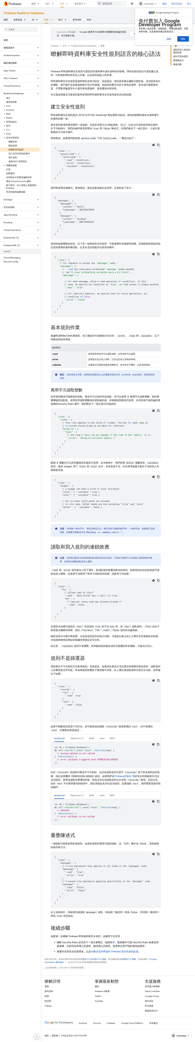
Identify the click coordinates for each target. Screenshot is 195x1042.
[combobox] (111, 3)
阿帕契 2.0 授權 (129, 959)
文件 (62, 3)
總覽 (6, 19)
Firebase (55, 46)
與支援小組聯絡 (152, 986)
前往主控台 (177, 3)
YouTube (99, 1001)
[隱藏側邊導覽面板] (37, 1036)
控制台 (122, 776)
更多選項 (78, 3)
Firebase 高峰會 (102, 991)
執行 (48, 3)
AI (33, 19)
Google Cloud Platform (132, 1023)
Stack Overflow (152, 991)
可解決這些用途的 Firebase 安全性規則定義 (114, 951)
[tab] (59, 738)
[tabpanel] (106, 755)
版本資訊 (149, 1001)
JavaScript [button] (59, 738)
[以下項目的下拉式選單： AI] (37, 19)
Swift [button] (91, 738)
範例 (89, 19)
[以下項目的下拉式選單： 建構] (39, 3)
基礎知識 (17, 19)
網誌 (164, 3)
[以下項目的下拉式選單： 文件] (68, 3)
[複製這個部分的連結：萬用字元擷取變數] (85, 390)
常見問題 (149, 1005)
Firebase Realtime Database (24, 13)
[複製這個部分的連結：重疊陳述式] (78, 836)
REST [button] (112, 738)
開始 (183, 39)
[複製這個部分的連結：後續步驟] (73, 928)
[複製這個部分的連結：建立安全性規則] (88, 107)
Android (83, 1023)
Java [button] (101, 738)
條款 (47, 1035)
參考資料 (77, 19)
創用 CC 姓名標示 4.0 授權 (94, 959)
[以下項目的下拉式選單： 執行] (53, 3)
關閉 (169, 39)
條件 (112, 942)
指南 (47, 986)
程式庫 (48, 1001)
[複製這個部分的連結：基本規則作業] (83, 328)
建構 (33, 3)
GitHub (48, 1005)
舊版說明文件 (151, 1010)
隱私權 (55, 1035)
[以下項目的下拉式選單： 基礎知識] (25, 19)
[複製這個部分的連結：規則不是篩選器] (88, 658)
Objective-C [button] (76, 738)
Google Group (152, 996)
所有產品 (153, 1023)
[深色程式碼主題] (153, 145)
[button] (18, 48)
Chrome (97, 1023)
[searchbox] (20, 29)
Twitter (98, 996)
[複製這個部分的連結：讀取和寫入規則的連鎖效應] (112, 547)
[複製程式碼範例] (158, 145)
